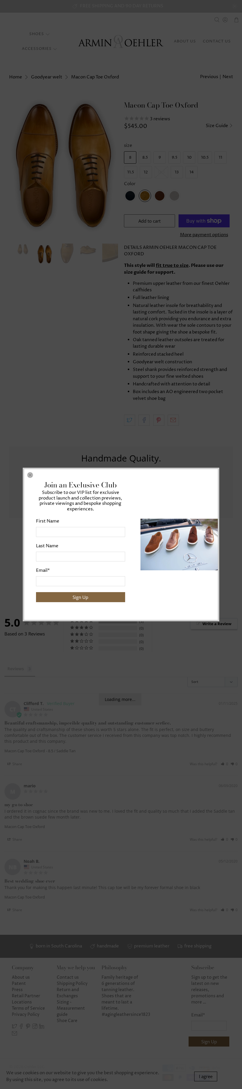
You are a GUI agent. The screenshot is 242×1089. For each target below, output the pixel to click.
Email (43, 570)
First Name (47, 521)
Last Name (47, 546)
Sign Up (80, 597)
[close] (30, 475)
